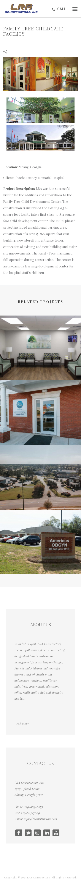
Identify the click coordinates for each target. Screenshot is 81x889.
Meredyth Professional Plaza (40, 498)
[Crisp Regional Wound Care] (40, 333)
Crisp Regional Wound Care (40, 369)
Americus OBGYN (40, 563)
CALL (61, 9)
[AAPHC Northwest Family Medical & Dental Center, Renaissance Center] (40, 398)
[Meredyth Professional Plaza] (40, 463)
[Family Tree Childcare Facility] (40, 74)
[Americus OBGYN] (40, 527)
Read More (21, 724)
